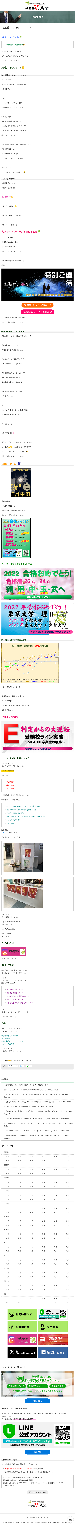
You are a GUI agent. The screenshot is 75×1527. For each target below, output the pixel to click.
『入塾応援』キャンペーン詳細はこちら (37, 305)
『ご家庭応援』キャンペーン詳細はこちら (37, 312)
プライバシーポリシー (33, 1517)
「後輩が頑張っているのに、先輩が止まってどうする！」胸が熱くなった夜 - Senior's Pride (36, 1131)
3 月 (43, 1160)
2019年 (6, 1242)
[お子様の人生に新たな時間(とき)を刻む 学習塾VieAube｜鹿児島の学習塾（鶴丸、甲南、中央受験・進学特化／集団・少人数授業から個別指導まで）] (37, 5)
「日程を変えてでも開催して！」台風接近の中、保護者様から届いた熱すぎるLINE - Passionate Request (38, 1112)
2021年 (6, 1217)
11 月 (19, 1169)
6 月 (7, 1160)
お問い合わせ (37, 1401)
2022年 (6, 1204)
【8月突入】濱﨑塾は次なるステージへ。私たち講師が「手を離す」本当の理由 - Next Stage (37, 1119)
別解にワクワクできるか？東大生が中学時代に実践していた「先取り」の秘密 (31, 1090)
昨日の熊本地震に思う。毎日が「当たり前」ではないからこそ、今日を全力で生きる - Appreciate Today (38, 1124)
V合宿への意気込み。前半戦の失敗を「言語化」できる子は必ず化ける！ (29, 1106)
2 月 (55, 1160)
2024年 (6, 1178)
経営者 (4, 1079)
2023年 (6, 1191)
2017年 (6, 1268)
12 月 (7, 1169)
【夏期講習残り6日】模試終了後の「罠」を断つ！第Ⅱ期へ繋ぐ (26, 1085)
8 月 (55, 1156)
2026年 (6, 1152)
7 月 (67, 1156)
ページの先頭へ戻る (39, 1492)
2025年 (6, 1165)
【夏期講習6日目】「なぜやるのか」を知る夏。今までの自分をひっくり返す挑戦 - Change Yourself (36, 1136)
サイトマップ (45, 1517)
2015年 (6, 1294)
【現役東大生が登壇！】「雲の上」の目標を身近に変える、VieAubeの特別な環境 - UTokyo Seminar (36, 1095)
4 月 (31, 1160)
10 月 (31, 1169)
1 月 (67, 1160)
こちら (3, 833)
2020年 (6, 1229)
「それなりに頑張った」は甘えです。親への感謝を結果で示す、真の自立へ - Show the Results (37, 1102)
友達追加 (37, 1452)
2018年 (6, 1255)
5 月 (19, 1160)
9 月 (43, 1169)
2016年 (6, 1281)
